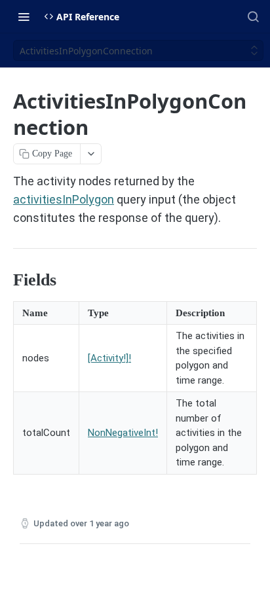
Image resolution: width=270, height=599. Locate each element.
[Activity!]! (109, 358)
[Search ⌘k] (252, 16)
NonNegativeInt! (123, 433)
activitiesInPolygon (63, 199)
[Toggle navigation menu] (23, 16)
